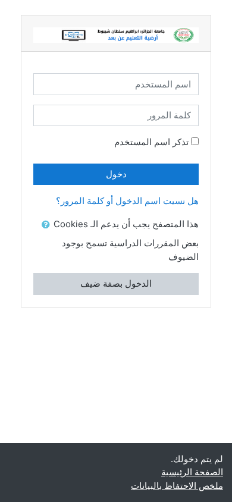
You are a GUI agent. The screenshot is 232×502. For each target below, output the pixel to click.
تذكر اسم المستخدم (151, 142)
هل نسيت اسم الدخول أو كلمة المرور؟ (127, 200)
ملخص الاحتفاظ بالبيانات (177, 485)
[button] (43, 225)
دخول (116, 174)
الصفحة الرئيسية (192, 472)
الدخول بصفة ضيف (116, 283)
